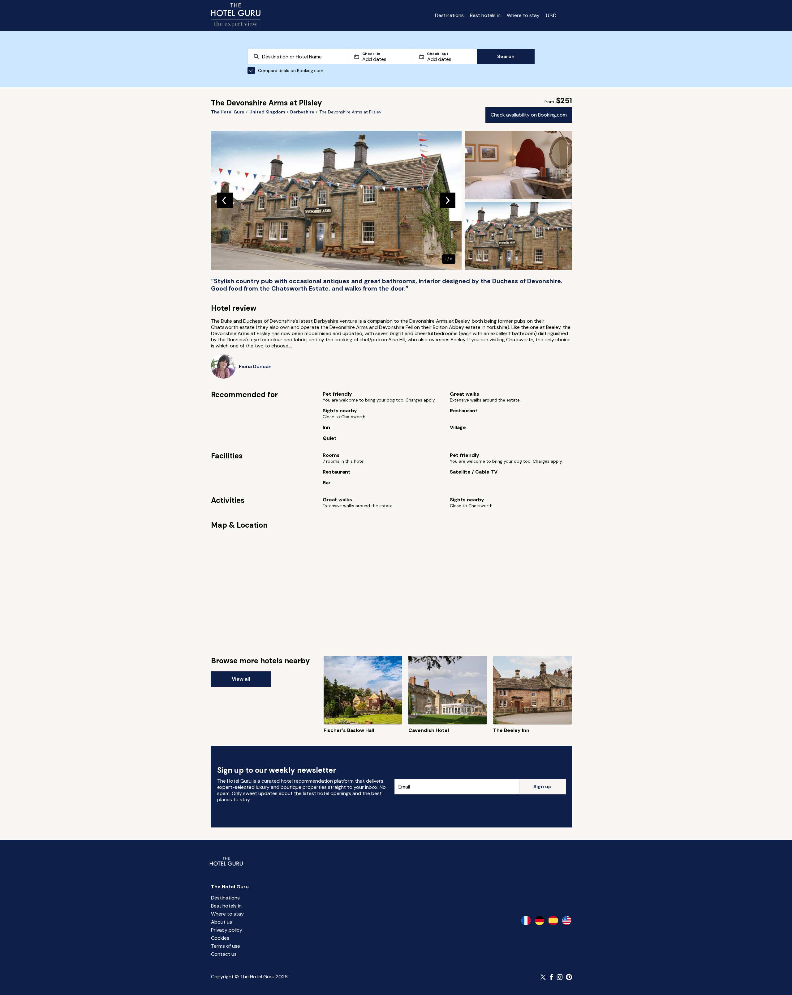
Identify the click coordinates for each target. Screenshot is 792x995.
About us (221, 922)
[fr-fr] (526, 920)
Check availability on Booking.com (529, 115)
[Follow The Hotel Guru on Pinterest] (569, 977)
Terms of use (225, 946)
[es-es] (553, 920)
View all (241, 679)
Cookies (220, 938)
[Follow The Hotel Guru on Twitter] (543, 977)
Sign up (542, 786)
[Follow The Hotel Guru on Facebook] (551, 977)
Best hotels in (485, 15)
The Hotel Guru (230, 886)
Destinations (449, 15)
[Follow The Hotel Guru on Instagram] (560, 977)
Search (505, 56)
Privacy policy (226, 930)
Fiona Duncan (255, 366)
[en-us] (567, 920)
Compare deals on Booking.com (290, 70)
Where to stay (523, 15)
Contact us (224, 954)
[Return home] (235, 15)
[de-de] (539, 920)
